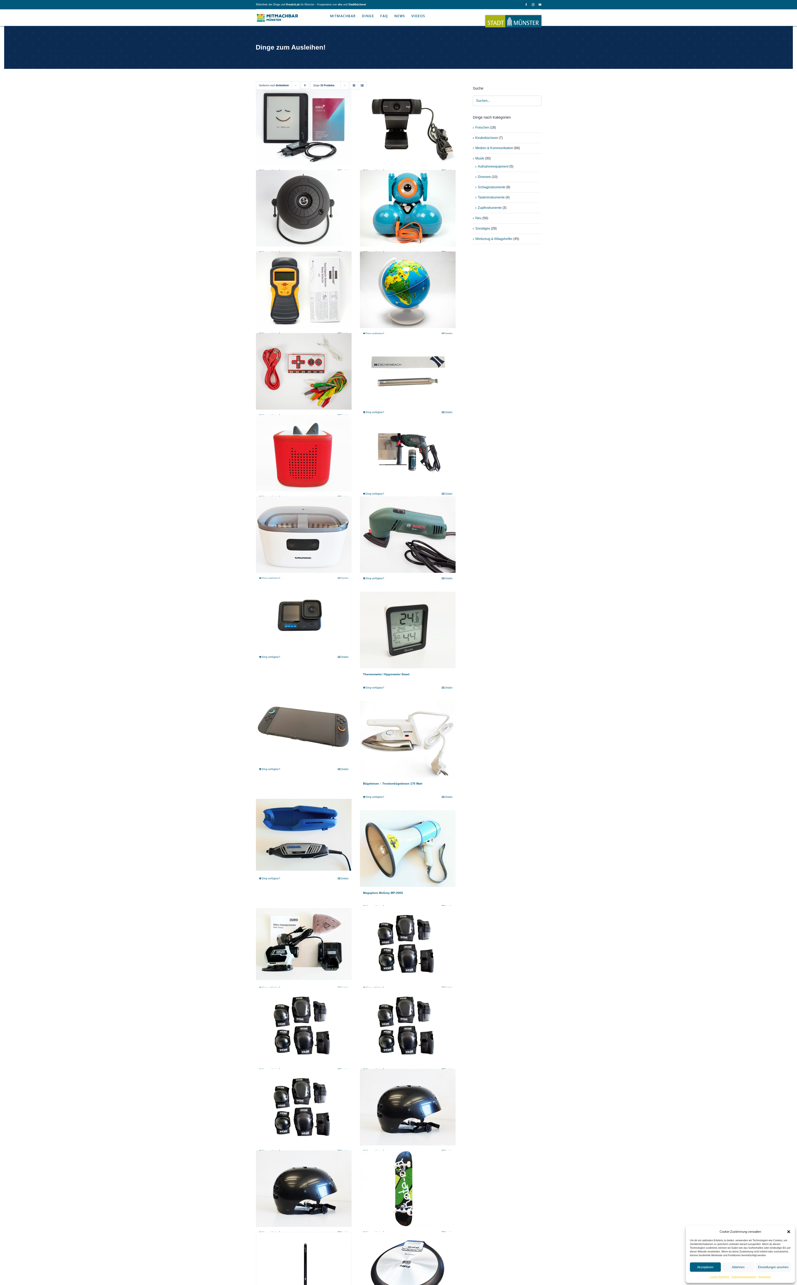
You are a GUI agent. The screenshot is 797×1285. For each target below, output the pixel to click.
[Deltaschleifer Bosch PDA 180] (408, 534)
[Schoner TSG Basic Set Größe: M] (408, 1025)
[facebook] (526, 4)
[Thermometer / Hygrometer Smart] (408, 630)
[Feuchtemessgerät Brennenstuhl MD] (304, 289)
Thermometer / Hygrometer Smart (386, 674)
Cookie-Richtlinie (719, 1276)
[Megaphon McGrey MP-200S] (408, 848)
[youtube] (540, 4)
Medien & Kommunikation (494, 148)
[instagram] (533, 4)
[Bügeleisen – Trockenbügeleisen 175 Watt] (408, 739)
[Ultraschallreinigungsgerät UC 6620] (304, 534)
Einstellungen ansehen (773, 1267)
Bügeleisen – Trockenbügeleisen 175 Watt (392, 783)
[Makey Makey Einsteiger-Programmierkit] (304, 371)
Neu (478, 218)
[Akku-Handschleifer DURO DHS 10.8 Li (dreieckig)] (304, 944)
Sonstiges (482, 228)
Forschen (482, 127)
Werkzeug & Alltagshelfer (493, 239)
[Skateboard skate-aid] (408, 1188)
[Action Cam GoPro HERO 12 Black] (304, 615)
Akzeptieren (705, 1267)
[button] (789, 1232)
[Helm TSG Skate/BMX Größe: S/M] (304, 1188)
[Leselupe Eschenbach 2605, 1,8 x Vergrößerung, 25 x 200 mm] (408, 370)
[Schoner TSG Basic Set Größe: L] (304, 1025)
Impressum (764, 1276)
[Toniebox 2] (304, 453)
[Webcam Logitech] (408, 126)
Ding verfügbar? (375, 333)
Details (448, 333)
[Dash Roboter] (408, 208)
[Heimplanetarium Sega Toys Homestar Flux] (304, 208)
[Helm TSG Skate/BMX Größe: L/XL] (408, 1107)
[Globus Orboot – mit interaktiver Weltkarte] (408, 289)
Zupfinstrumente (490, 207)
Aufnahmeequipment (493, 166)
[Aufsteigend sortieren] (305, 85)
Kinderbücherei (486, 138)
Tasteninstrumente (491, 197)
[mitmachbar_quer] (278, 14)
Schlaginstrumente (491, 187)
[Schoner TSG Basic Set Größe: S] (408, 944)
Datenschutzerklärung (743, 1276)
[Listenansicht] (362, 86)
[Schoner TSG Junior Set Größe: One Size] (304, 1107)
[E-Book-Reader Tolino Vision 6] (304, 126)
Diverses (484, 177)
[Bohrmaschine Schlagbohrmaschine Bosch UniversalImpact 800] (408, 452)
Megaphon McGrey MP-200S (383, 892)
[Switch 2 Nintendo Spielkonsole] (304, 725)
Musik (479, 158)
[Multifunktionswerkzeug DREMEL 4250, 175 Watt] (304, 834)
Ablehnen (738, 1267)
